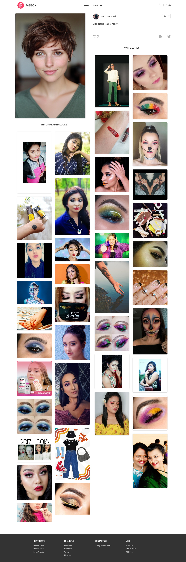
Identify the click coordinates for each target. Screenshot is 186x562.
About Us (129, 546)
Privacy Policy (131, 549)
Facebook (68, 546)
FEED (86, 5)
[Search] (160, 5)
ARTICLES (97, 5)
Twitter (67, 552)
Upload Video (38, 549)
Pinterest (67, 555)
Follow (166, 16)
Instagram (68, 549)
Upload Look (38, 546)
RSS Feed (129, 552)
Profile (168, 5)
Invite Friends (38, 552)
